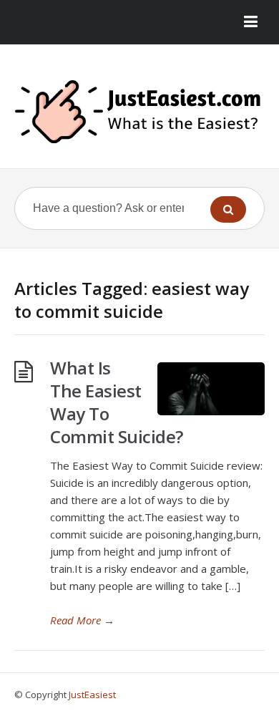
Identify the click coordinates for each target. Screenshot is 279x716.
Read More (82, 620)
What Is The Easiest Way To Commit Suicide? (116, 402)
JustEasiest (92, 694)
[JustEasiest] (139, 111)
